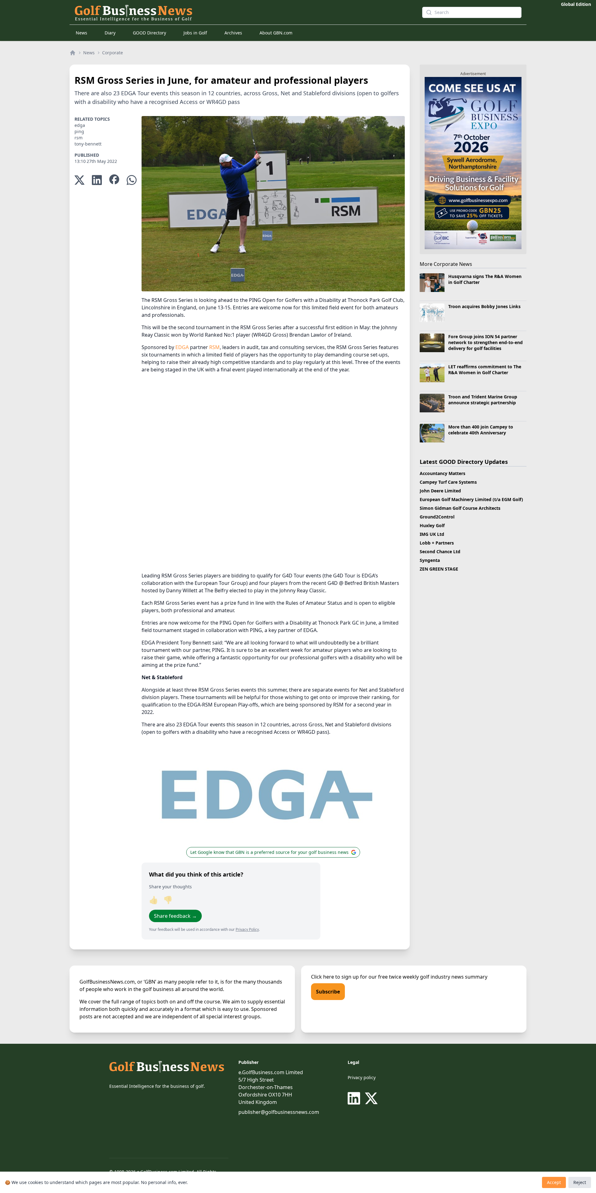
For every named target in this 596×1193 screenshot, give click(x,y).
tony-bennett (88, 144)
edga (79, 125)
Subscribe (328, 991)
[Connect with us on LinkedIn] (355, 1098)
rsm (78, 138)
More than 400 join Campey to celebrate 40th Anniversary (480, 430)
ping (79, 131)
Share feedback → (175, 916)
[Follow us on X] (371, 1098)
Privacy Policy (247, 929)
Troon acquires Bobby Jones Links (484, 306)
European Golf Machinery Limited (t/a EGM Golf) (471, 499)
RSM (214, 347)
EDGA (182, 347)
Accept (554, 1182)
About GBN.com (276, 33)
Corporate (112, 53)
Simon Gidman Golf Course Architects (460, 508)
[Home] (73, 53)
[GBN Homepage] (237, 12)
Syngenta (430, 560)
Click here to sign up (335, 976)
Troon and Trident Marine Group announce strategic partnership (482, 400)
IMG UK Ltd (432, 534)
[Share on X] (79, 180)
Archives (233, 33)
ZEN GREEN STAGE (439, 569)
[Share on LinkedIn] (97, 180)
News (81, 33)
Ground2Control (437, 517)
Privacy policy (362, 1077)
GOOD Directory (149, 33)
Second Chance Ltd (440, 551)
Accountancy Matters (442, 473)
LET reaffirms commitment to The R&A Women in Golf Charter (484, 369)
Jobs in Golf (195, 33)
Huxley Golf (432, 525)
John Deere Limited (440, 491)
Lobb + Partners (437, 543)
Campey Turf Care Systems (448, 482)
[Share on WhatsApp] (132, 180)
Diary (110, 33)
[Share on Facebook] (114, 180)
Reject (579, 1182)
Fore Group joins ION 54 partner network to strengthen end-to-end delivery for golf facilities (485, 343)
